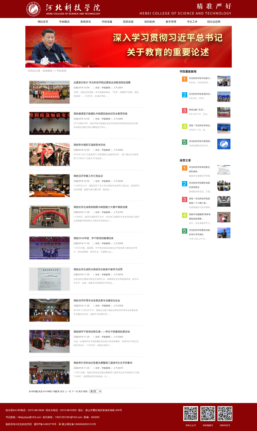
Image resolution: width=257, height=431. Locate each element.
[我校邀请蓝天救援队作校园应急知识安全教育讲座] (49, 133)
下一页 (75, 391)
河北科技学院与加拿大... (200, 77)
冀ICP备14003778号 (45, 424)
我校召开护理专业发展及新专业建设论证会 (97, 300)
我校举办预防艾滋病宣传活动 (89, 144)
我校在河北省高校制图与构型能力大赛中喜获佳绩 (100, 207)
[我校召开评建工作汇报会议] (49, 196)
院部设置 (128, 21)
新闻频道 (47, 70)
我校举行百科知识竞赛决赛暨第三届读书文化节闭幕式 (103, 362)
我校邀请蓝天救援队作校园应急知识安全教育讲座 (100, 113)
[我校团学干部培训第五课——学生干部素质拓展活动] (49, 351)
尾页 (80, 391)
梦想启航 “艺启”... (197, 109)
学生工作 (192, 21)
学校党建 (107, 21)
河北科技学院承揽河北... (200, 93)
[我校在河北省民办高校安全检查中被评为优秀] (49, 289)
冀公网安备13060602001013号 (79, 424)
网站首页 (43, 21)
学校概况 (64, 21)
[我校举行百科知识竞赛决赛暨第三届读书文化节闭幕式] (49, 382)
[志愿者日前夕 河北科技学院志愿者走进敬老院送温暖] (49, 102)
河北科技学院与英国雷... (200, 140)
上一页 (68, 391)
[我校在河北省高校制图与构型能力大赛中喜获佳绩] (49, 227)
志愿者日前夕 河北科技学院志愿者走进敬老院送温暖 (102, 82)
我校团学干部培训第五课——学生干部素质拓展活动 (102, 331)
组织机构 (149, 21)
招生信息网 (213, 21)
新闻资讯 (85, 21)
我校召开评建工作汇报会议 (88, 175)
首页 (62, 391)
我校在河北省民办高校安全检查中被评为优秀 (98, 269)
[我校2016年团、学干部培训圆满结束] (49, 258)
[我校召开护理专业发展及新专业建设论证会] (49, 320)
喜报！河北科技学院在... (200, 125)
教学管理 (171, 21)
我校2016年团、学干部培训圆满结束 (93, 238)
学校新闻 (61, 70)
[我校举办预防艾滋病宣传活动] (49, 164)
